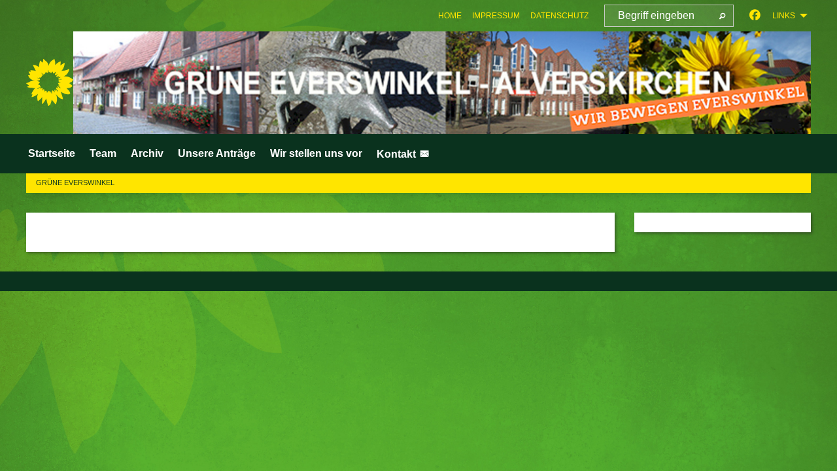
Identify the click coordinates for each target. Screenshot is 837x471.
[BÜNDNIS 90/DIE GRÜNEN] (49, 82)
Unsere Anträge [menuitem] (217, 153)
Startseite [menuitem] (51, 153)
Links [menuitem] (783, 15)
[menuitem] (450, 15)
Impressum (496, 15)
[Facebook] (755, 15)
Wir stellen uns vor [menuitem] (316, 153)
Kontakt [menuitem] (397, 154)
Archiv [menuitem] (147, 153)
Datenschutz (559, 15)
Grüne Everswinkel (75, 182)
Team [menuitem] (103, 153)
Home (450, 15)
